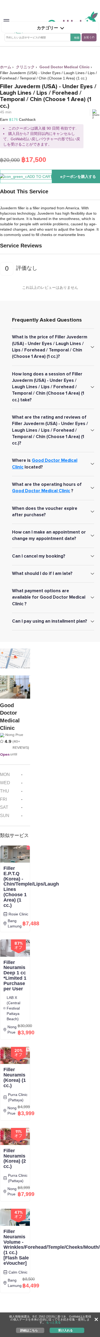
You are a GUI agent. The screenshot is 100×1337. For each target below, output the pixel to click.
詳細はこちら (29, 1330)
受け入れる (65, 1330)
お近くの (89, 37)
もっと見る (53, 1322)
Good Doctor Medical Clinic (41, 491)
